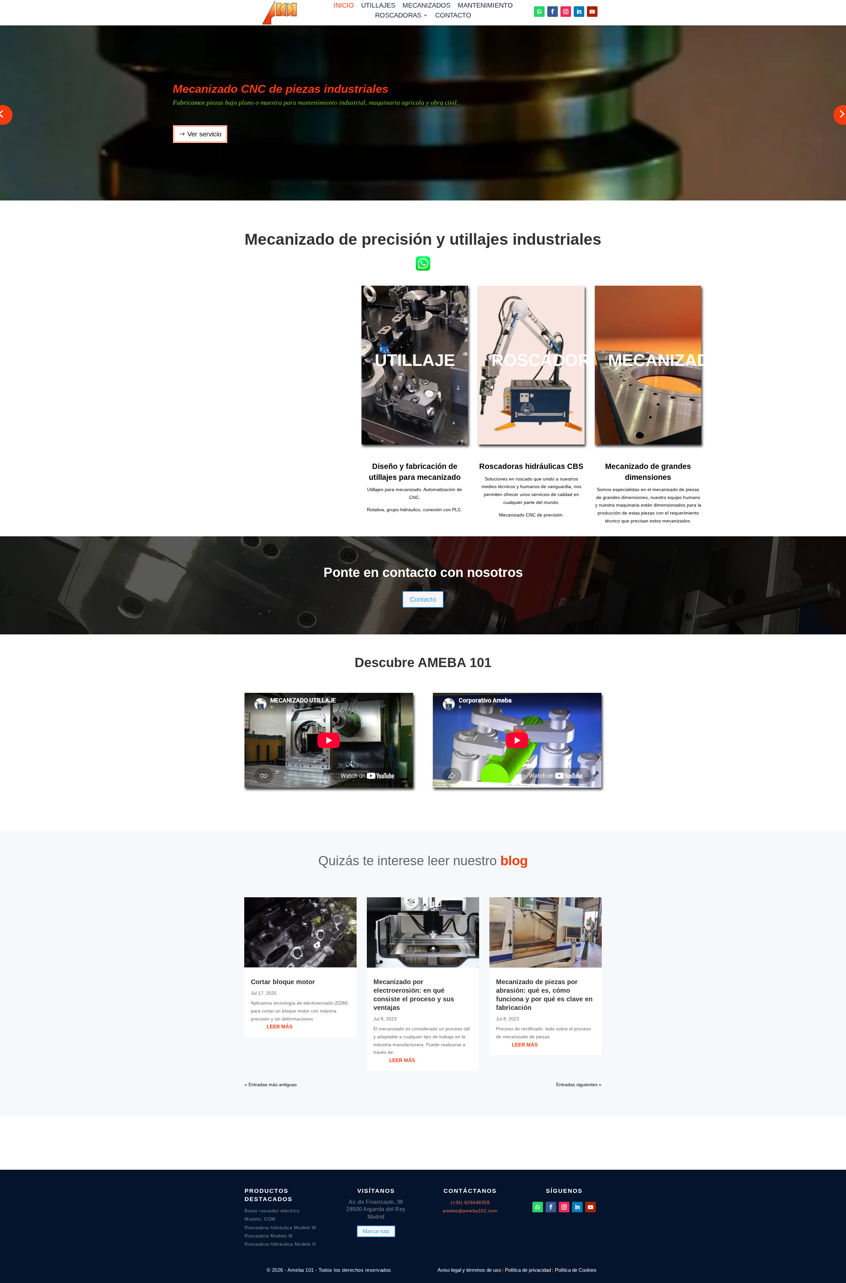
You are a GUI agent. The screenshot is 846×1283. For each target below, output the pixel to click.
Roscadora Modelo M (268, 1235)
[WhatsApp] (423, 271)
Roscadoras (398, 16)
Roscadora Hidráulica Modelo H (280, 1244)
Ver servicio (204, 134)
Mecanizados (426, 6)
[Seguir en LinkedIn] (579, 11)
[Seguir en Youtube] (592, 11)
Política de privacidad (528, 1270)
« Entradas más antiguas (271, 1084)
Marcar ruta (376, 1231)
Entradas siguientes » (578, 1084)
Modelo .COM (260, 1219)
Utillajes (378, 6)
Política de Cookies (575, 1270)
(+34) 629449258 (470, 1202)
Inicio (343, 6)
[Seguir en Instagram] (565, 11)
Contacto (453, 16)
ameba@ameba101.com (469, 1210)
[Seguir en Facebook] (552, 11)
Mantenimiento (485, 6)
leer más (279, 1026)
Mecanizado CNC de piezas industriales (280, 88)
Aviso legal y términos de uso (469, 1270)
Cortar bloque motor (283, 981)
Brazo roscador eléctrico (272, 1210)
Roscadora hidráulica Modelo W (280, 1227)
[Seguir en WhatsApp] (539, 11)
